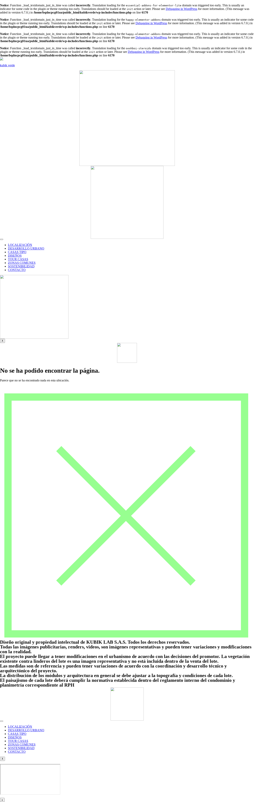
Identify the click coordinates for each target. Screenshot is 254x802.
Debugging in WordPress (181, 9)
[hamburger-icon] (1, 239)
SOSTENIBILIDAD (21, 266)
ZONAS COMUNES (22, 262)
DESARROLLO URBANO (26, 248)
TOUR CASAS (18, 259)
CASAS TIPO (17, 252)
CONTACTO (17, 270)
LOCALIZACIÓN (20, 245)
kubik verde (7, 65)
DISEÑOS (15, 255)
